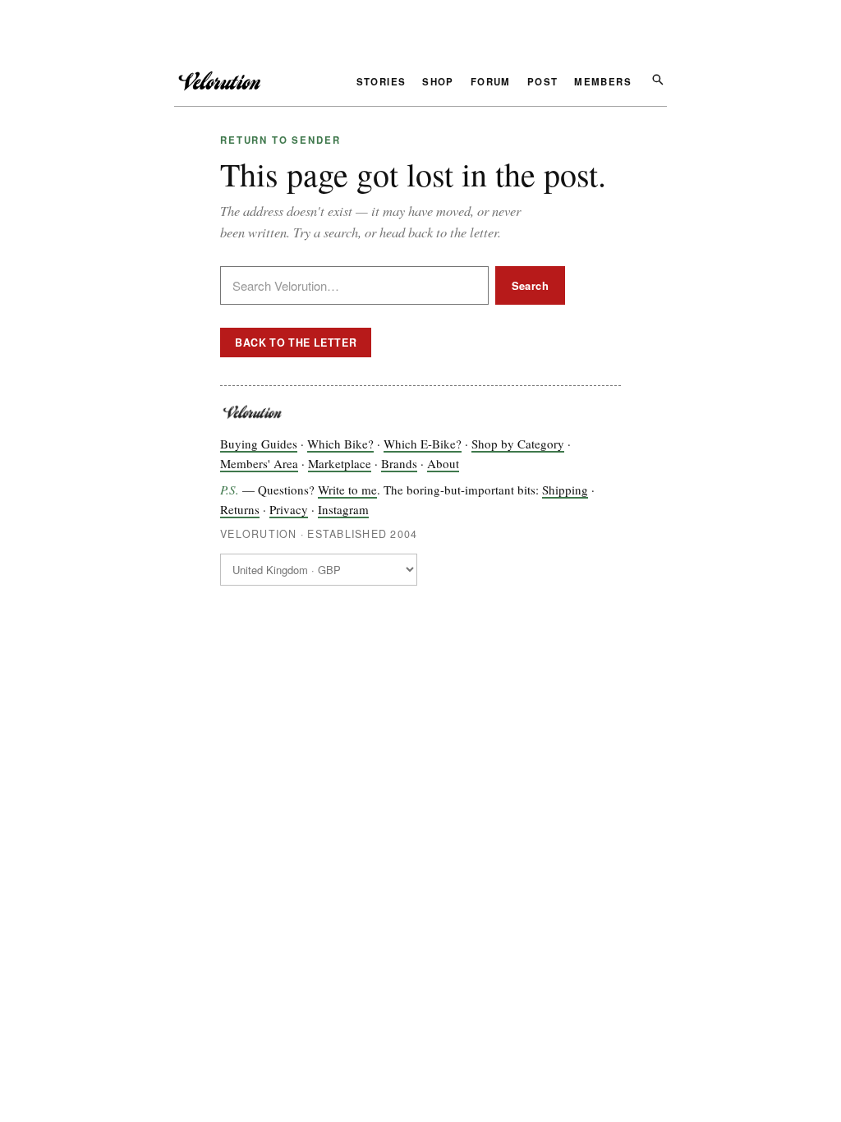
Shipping (565, 489)
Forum (491, 83)
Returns (240, 509)
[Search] (657, 78)
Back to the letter (295, 342)
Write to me (347, 489)
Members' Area (259, 463)
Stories (381, 83)
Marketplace (339, 463)
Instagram (343, 509)
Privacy (288, 509)
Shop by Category (517, 443)
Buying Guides (258, 443)
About (443, 463)
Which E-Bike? (423, 443)
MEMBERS (603, 83)
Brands (399, 463)
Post (542, 83)
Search (530, 285)
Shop (438, 83)
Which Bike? (340, 443)
